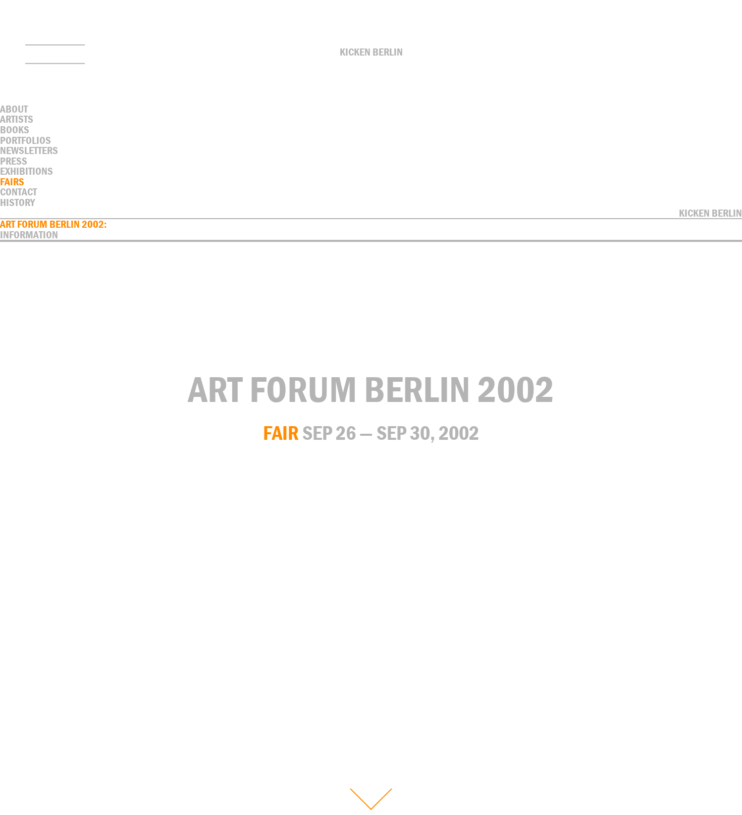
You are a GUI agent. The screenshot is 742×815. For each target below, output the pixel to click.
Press (13, 161)
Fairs (12, 181)
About (14, 109)
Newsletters (29, 150)
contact (18, 191)
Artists (16, 119)
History (17, 202)
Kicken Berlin (371, 52)
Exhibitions (26, 171)
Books (14, 129)
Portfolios (25, 140)
